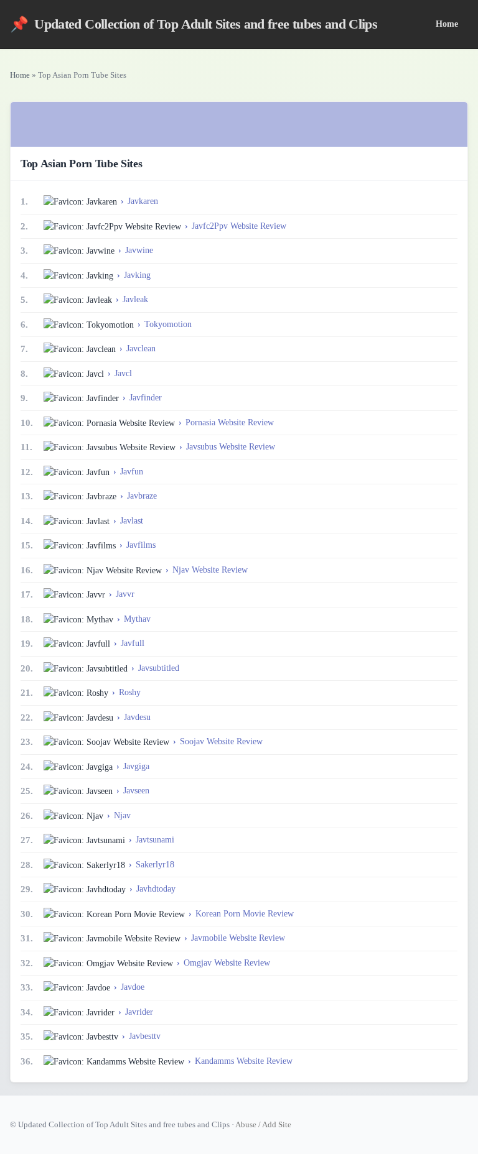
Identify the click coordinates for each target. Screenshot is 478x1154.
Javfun (131, 471)
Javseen (136, 790)
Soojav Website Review (221, 741)
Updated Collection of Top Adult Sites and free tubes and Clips (193, 24)
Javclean (141, 348)
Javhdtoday (156, 888)
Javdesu (137, 717)
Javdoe (132, 987)
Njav (122, 815)
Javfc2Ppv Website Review (239, 226)
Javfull (132, 643)
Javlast (131, 520)
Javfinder (145, 397)
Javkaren (143, 201)
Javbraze (142, 496)
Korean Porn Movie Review (244, 913)
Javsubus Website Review (230, 446)
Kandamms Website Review (244, 1061)
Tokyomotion (168, 324)
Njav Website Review (210, 570)
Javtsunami (155, 839)
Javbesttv (145, 1036)
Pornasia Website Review (229, 422)
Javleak (135, 299)
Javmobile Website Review (238, 938)
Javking (137, 275)
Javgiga (136, 766)
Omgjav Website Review (227, 962)
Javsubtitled (158, 668)
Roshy (130, 692)
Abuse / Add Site (263, 1124)
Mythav (137, 619)
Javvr (125, 594)
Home (447, 24)
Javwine (139, 250)
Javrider (139, 1012)
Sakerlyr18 (155, 864)
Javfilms (141, 545)
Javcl (123, 373)
